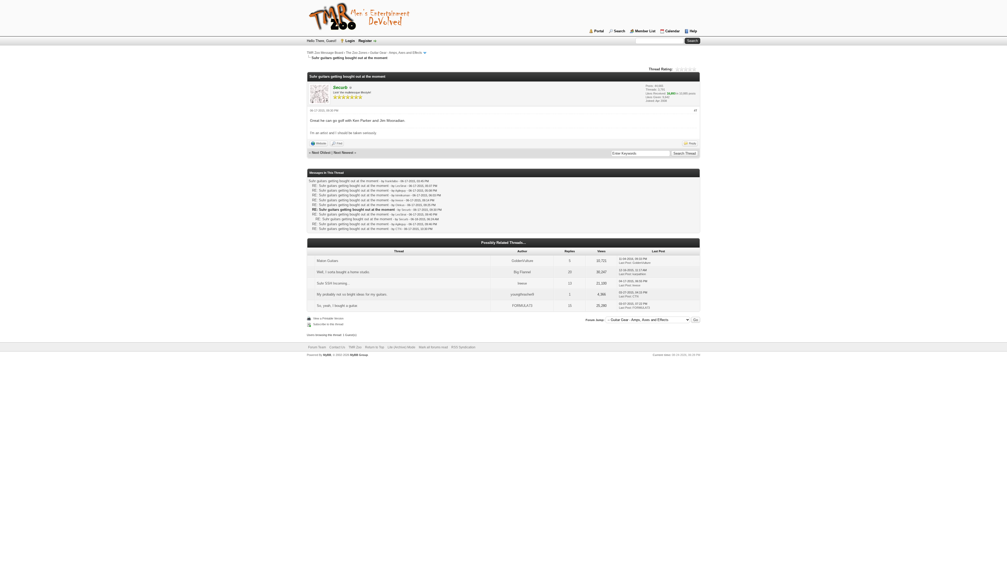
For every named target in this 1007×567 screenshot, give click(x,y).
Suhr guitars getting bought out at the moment (343, 181)
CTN (398, 228)
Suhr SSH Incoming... (333, 283)
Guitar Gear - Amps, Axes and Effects (396, 53)
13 (570, 283)
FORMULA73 (522, 306)
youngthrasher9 (522, 294)
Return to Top (374, 347)
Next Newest (343, 153)
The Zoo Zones (356, 53)
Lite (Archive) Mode (401, 347)
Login (350, 41)
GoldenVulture (522, 261)
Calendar (672, 31)
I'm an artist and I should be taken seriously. (343, 133)
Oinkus (400, 205)
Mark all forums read (433, 347)
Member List (645, 31)
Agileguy (400, 190)
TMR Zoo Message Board (325, 53)
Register (365, 41)
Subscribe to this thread (328, 324)
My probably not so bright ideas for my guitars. (352, 294)
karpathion (639, 274)
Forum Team (317, 347)
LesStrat (400, 185)
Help (693, 31)
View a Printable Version (328, 318)
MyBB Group (359, 354)
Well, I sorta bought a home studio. (343, 272)
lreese (399, 200)
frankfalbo (391, 181)
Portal (599, 31)
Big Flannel (522, 272)
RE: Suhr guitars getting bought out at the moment (350, 186)
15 (570, 306)
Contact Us (337, 347)
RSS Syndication (463, 347)
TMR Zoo (355, 347)
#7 (695, 110)
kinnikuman (402, 195)
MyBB (327, 354)
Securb (406, 209)
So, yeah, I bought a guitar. (337, 306)
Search (619, 31)
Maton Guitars (327, 261)
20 (570, 272)
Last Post (625, 262)
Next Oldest (321, 153)
